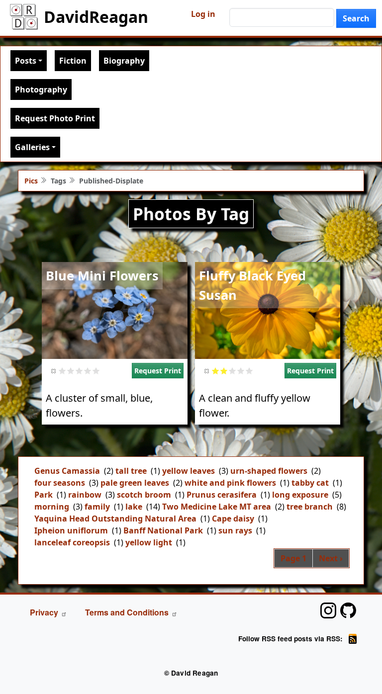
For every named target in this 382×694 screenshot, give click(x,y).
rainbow (84, 494)
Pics (31, 180)
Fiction (73, 60)
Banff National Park (163, 530)
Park (43, 494)
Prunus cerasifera (222, 494)
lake (133, 506)
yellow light (148, 542)
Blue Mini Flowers (102, 275)
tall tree (131, 470)
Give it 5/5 (96, 370)
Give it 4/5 (88, 370)
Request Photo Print (55, 118)
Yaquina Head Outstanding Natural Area (115, 518)
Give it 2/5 (71, 370)
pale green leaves (134, 482)
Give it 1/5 (62, 370)
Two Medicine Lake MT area (216, 506)
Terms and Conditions (127, 612)
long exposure (300, 494)
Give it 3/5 (79, 370)
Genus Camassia (67, 470)
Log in (203, 13)
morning (51, 506)
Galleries (32, 147)
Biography (124, 60)
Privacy (44, 612)
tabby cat (310, 482)
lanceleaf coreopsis (72, 542)
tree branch (309, 506)
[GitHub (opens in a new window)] (348, 610)
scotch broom (144, 494)
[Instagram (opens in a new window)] (328, 610)
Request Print (157, 370)
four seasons (59, 482)
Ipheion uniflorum (71, 530)
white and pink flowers (230, 482)
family (97, 506)
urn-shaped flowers (268, 470)
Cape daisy (233, 518)
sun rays (235, 530)
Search (356, 18)
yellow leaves (188, 470)
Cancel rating (54, 370)
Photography (41, 89)
